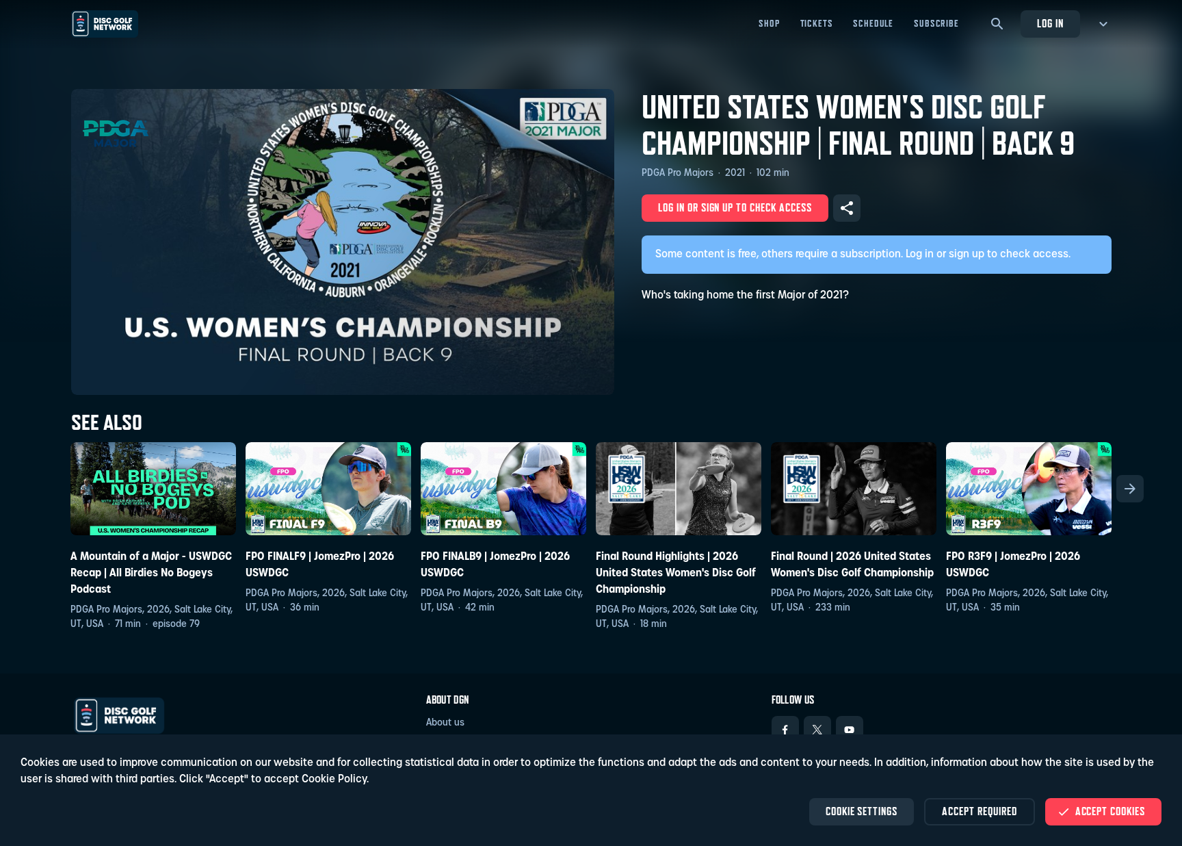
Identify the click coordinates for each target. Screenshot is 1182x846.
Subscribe (936, 23)
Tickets (816, 23)
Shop (769, 23)
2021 (735, 173)
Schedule (873, 23)
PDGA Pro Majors (677, 173)
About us (445, 723)
